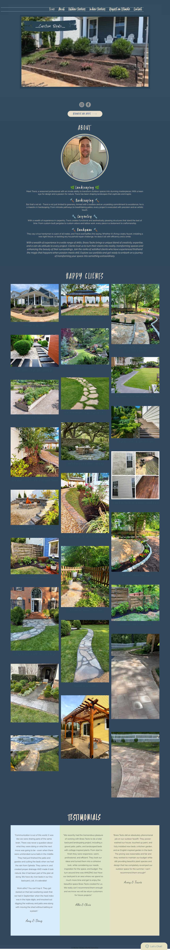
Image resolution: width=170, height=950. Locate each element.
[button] (146, 85)
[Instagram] (81, 104)
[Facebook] (88, 104)
